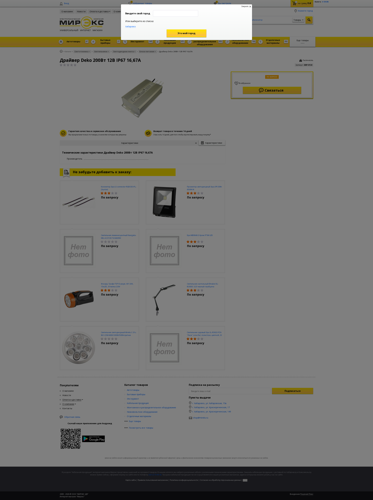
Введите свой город (137, 13)
